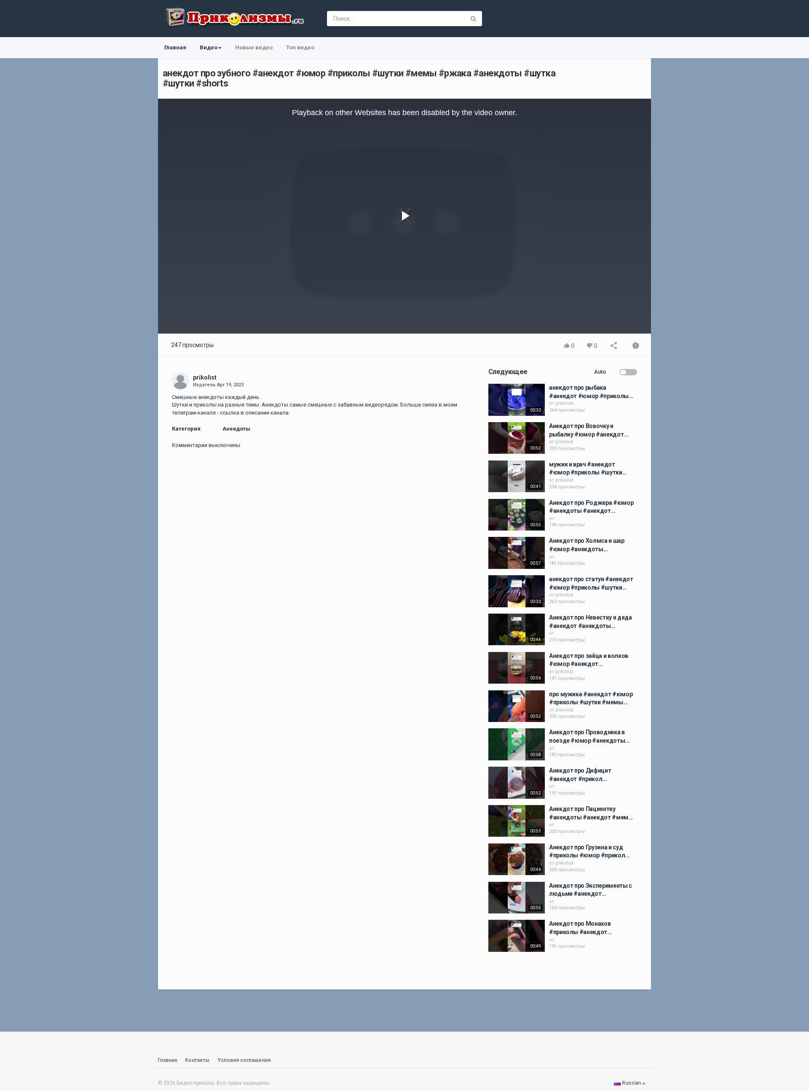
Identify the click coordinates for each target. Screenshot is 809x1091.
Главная (175, 47)
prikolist (205, 377)
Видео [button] (208, 47)
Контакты (197, 1060)
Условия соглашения (244, 1060)
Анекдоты (236, 429)
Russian (631, 1083)
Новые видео (254, 47)
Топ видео (300, 47)
